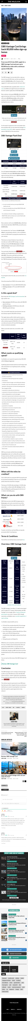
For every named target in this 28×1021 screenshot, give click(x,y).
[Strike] (7, 803)
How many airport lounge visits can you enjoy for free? (13, 776)
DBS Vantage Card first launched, (16, 296)
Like (5, 966)
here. (23, 539)
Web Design (23, 1013)
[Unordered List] (10, 803)
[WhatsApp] (11, 72)
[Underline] (5, 803)
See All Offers (14, 898)
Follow (14, 966)
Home (2, 5)
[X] (5, 72)
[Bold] (2, 803)
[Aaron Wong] (2, 59)
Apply (14, 115)
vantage (23, 707)
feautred (18, 707)
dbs (13, 707)
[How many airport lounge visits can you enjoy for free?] (14, 767)
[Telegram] (8, 72)
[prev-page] (23, 781)
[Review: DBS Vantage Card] (14, 748)
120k (3, 707)
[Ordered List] (9, 803)
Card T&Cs (15, 155)
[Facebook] (2, 72)
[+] (18, 803)
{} (16, 803)
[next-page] (25, 781)
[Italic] (4, 803)
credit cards (8, 707)
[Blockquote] (12, 803)
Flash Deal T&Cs (15, 158)
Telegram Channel (8, 701)
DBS (8, 43)
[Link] (15, 803)
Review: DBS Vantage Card (10, 664)
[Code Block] (13, 803)
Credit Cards (8, 5)
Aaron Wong (6, 58)
